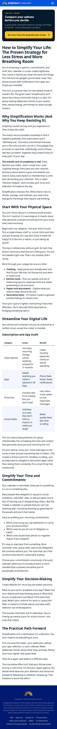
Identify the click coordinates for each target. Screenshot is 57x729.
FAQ (11, 717)
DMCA (31, 721)
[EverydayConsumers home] (16, 3)
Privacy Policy (41, 717)
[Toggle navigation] (52, 3)
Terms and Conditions (17, 721)
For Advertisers (42, 721)
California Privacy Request (16, 724)
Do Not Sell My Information (40, 724)
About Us (19, 717)
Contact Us (29, 717)
